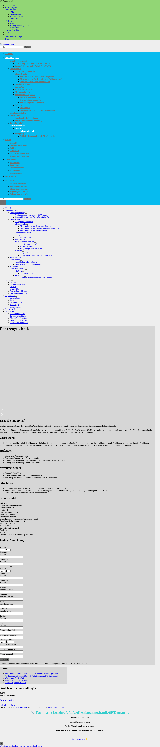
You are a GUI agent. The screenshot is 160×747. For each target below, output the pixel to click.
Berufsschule (15, 69)
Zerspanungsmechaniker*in (32, 102)
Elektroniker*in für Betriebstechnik (35, 82)
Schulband (14, 19)
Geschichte (14, 151)
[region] (77, 375)
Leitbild (13, 148)
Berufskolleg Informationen (26, 118)
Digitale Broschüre (12, 30)
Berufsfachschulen (18, 126)
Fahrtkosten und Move (20, 194)
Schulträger (15, 170)
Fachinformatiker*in (24, 84)
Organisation (10, 159)
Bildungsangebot (12, 58)
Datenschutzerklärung (19, 153)
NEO (7, 34)
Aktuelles (9, 54)
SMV (12, 12)
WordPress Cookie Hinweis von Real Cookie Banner (21, 746)
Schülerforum (10, 10)
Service (8, 140)
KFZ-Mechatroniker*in (25, 89)
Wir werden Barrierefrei (14, 678)
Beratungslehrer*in (17, 14)
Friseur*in (19, 87)
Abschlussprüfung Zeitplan (15, 683)
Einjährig (19, 128)
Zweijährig (19, 133)
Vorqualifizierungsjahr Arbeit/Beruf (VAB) (33, 66)
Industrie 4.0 (10, 176)
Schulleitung (15, 163)
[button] (77, 411)
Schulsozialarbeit (16, 16)
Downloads (9, 180)
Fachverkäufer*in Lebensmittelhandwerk (37, 110)
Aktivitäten (14, 28)
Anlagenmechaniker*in (25, 71)
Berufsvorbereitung (18, 61)
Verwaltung (15, 165)
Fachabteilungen (17, 168)
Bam (62, 707)
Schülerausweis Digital (14, 37)
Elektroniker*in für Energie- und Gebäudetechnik (41, 79)
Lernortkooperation (18, 145)
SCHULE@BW (11, 7)
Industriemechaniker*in (30, 97)
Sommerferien (7, 700)
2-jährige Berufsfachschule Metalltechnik (37, 136)
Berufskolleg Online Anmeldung (28, 120)
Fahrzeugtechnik (27, 131)
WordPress (52, 707)
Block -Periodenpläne (19, 189)
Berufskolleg (15, 115)
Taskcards (9, 39)
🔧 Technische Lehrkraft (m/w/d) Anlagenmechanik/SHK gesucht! (31, 676)
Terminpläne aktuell (18, 186)
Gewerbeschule (21, 707)
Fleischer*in (25, 108)
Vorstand (13, 23)
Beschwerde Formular (19, 156)
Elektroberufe (21, 74)
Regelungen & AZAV (19, 191)
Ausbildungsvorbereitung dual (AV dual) (32, 63)
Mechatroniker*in (22, 92)
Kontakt (13, 143)
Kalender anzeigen (7, 705)
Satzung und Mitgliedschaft (21, 25)
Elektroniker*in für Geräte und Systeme (37, 76)
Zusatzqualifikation (18, 113)
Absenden (4, 659)
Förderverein (10, 21)
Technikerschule (17, 123)
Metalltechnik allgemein (25, 95)
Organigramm (16, 173)
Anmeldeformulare (18, 184)
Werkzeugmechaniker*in (30, 100)
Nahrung (19, 105)
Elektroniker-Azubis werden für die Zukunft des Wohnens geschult (31, 673)
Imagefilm (9, 32)
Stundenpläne (10, 5)
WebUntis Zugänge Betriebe (16, 680)
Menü (3, 203)
